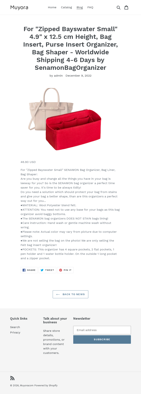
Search (15, 327)
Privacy (15, 332)
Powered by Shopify (45, 385)
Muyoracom (26, 385)
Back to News (73, 294)
